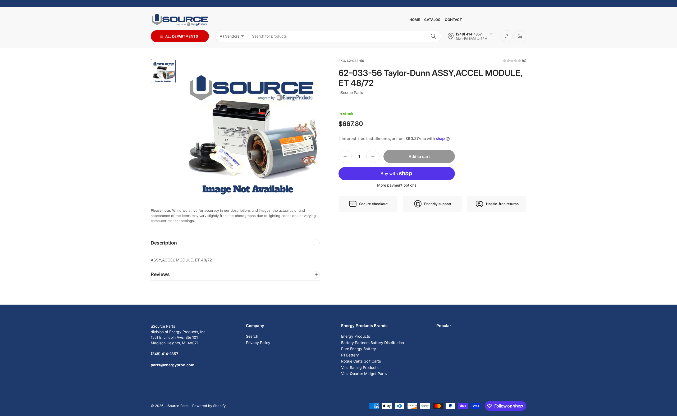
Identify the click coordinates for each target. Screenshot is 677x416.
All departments (181, 36)
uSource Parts (350, 92)
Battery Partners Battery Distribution (372, 342)
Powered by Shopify (209, 406)
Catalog (432, 19)
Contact (453, 19)
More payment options (396, 185)
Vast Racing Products (359, 367)
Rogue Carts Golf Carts (361, 361)
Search (252, 336)
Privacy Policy (258, 342)
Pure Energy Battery (358, 348)
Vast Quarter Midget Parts (364, 373)
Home (414, 19)
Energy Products (355, 336)
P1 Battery (350, 355)
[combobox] (344, 36)
